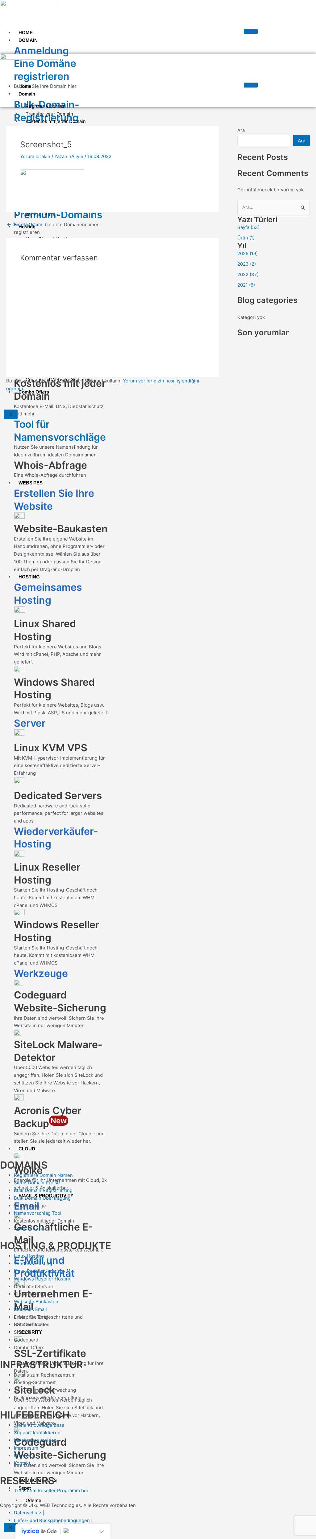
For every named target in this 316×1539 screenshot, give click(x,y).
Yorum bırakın (35, 156)
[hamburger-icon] (251, 31)
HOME (26, 32)
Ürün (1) (246, 238)
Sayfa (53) (248, 227)
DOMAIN (28, 40)
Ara (241, 130)
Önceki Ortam (24, 224)
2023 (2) (246, 264)
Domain (27, 93)
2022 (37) (248, 274)
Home (25, 86)
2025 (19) (247, 253)
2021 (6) (246, 285)
